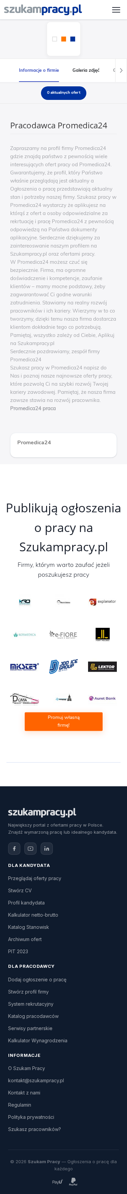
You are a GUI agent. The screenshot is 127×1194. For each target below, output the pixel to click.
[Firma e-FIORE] (63, 634)
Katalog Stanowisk (28, 927)
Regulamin (19, 1105)
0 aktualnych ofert (63, 92)
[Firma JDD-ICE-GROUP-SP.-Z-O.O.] (63, 666)
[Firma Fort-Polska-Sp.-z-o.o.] (102, 634)
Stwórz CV (20, 890)
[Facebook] (14, 849)
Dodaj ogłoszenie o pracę (37, 979)
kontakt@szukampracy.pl (36, 1080)
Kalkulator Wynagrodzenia (37, 1040)
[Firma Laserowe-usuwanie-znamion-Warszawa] (24, 634)
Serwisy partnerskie (30, 1028)
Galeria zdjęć (86, 70)
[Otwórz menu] (116, 9)
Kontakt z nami (24, 1092)
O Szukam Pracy (26, 1068)
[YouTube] (30, 849)
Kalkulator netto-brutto (33, 915)
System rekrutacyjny (31, 1004)
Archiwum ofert (25, 939)
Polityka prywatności (31, 1117)
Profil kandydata (26, 902)
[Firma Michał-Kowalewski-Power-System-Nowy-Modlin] (63, 698)
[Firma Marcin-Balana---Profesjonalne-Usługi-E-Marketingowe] (63, 602)
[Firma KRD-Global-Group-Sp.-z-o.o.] (24, 602)
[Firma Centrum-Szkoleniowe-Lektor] (102, 666)
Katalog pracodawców (33, 1016)
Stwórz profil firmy (28, 992)
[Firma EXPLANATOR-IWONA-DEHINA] (102, 602)
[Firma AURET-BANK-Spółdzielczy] (102, 698)
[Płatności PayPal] (73, 1182)
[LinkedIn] (47, 849)
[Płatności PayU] (57, 1182)
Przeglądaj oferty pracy (34, 878)
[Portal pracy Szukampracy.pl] (43, 9)
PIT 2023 (18, 951)
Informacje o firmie (39, 70)
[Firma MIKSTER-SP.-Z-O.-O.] (24, 666)
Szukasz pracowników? (34, 1129)
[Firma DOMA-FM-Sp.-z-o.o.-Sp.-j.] (24, 698)
